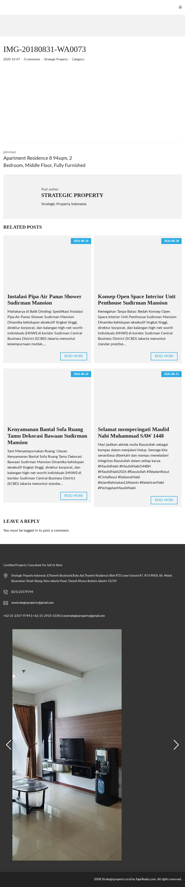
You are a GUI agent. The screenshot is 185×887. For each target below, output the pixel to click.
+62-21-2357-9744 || (17, 616)
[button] (9, 745)
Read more (73, 356)
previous (44, 159)
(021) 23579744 (22, 592)
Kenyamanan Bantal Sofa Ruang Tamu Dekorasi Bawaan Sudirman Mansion (47, 435)
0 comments (32, 59)
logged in (31, 530)
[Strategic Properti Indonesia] (2, 7)
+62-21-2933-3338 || (47, 616)
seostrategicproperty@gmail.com (32, 602)
